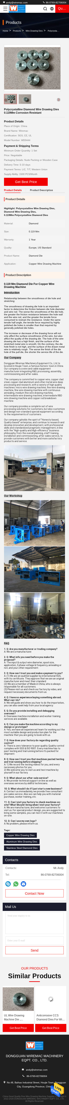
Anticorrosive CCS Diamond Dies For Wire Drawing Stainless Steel (50, 1018)
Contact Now (34, 893)
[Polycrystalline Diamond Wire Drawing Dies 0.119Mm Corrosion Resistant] (32, 68)
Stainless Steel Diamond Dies (22, 848)
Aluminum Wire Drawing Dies (21, 841)
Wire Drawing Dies (34, 31)
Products (17, 31)
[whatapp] (15, 884)
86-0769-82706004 (55, 2)
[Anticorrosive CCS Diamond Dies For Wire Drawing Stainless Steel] (50, 999)
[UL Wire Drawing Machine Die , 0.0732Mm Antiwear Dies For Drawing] (18, 999)
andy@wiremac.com (17, 2)
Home (5, 31)
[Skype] (8, 884)
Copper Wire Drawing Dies (20, 835)
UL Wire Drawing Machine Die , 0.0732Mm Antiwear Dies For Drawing (16, 1018)
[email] (23, 884)
